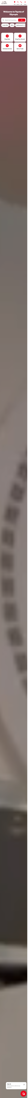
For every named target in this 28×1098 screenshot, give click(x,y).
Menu (25, 4)
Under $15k (5, 25)
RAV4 (12, 25)
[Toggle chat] (24, 1094)
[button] (14, 3)
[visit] (14, 2)
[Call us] (21, 2)
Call (21, 4)
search (18, 4)
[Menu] (25, 2)
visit (15, 4)
